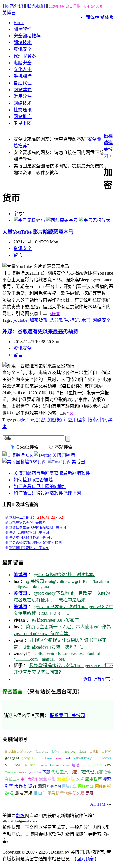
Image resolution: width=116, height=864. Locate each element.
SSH (8, 765)
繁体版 (107, 17)
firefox (69, 751)
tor (32, 764)
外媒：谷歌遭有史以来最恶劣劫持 (40, 331)
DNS (56, 751)
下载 (46, 772)
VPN (98, 765)
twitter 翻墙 (71, 765)
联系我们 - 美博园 (67, 715)
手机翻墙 (23, 76)
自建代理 (23, 83)
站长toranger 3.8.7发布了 (55, 620)
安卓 (80, 779)
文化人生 (23, 69)
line (30, 419)
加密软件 (103, 772)
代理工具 (59, 772)
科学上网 (54, 786)
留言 (18, 255)
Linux (49, 758)
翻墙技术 (23, 42)
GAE (94, 751)
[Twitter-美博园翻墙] (54, 455)
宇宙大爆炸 (29, 779)
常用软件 (23, 96)
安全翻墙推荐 (27, 35)
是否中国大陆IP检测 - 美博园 (30, 538)
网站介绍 (14, 6)
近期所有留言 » (98, 679)
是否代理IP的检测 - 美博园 (29, 533)
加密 (40, 419)
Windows (11, 772)
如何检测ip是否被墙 (33, 479)
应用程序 (77, 419)
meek (67, 758)
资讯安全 (23, 49)
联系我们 (36, 6)
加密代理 (86, 772)
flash (82, 751)
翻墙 (9, 793)
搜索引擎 (97, 419)
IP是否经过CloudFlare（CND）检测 (35, 543)
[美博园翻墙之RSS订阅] (24, 461)
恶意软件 (59, 320)
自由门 (40, 793)
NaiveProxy (82, 758)
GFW (106, 751)
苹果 (51, 793)
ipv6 (39, 758)
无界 (18, 786)
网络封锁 (103, 786)
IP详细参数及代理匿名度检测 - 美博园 (37, 528)
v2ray (87, 765)
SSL (18, 765)
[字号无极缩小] (29, 220)
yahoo (23, 772)
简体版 (92, 17)
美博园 (9, 12)
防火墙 (79, 793)
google (19, 419)
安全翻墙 (66, 778)
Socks (106, 758)
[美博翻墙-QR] (17, 455)
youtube (20, 320)
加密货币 (39, 320)
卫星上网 (23, 123)
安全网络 (47, 778)
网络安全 (102, 320)
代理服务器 (25, 56)
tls (26, 765)
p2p (97, 758)
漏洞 (42, 786)
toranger (42, 765)
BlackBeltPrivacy (18, 751)
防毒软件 (64, 793)
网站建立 (23, 89)
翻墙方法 (24, 793)
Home (19, 22)
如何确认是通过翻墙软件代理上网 (47, 493)
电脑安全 (23, 62)
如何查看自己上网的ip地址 (40, 486)
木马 (85, 320)
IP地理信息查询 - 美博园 (27, 523)
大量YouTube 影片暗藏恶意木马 (37, 232)
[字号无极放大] (94, 220)
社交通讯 (23, 109)
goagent (12, 758)
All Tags (97, 804)
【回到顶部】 (85, 858)
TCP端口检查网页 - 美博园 (29, 548)
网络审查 (86, 786)
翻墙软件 (23, 29)
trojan (54, 765)
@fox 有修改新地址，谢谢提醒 (64, 574)
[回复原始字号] (62, 220)
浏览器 (30, 785)
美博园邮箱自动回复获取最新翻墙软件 (52, 473)
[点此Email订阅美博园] (66, 461)
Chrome (42, 751)
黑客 (90, 793)
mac (58, 758)
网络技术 (23, 103)
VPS (107, 765)
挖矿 (74, 320)
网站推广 (23, 116)
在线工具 (12, 779)
